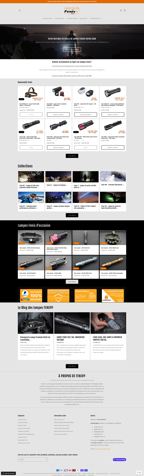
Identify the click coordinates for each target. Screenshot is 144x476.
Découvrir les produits (72, 49)
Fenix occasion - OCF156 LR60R (54, 273)
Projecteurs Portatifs (23, 431)
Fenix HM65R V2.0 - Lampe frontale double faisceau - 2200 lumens (29, 104)
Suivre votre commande (60, 434)
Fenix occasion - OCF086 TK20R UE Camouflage (112, 273)
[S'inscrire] (46, 459)
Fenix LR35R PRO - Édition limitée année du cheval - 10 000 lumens (85, 137)
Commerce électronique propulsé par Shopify (70, 473)
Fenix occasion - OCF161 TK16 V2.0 (82, 248)
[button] (20, 10)
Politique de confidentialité (102, 473)
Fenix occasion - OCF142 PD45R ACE (28, 273)
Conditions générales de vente (70, 475)
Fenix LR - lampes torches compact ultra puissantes (85, 207)
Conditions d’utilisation (115, 473)
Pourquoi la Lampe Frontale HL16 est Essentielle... (35, 338)
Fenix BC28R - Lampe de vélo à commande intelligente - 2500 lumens (56, 104)
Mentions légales (82, 475)
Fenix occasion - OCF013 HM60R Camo (110, 248)
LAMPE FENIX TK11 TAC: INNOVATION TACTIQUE (70, 338)
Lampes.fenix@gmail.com (102, 449)
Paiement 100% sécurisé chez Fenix (63, 431)
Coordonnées (90, 475)
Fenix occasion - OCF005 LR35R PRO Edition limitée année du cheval (57, 248)
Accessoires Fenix (22, 437)
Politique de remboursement (88, 473)
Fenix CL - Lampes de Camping (56, 185)
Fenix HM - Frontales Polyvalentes (111, 185)
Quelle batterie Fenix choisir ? (62, 425)
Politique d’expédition (57, 475)
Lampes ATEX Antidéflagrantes (26, 434)
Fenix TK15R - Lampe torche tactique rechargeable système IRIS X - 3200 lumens (112, 137)
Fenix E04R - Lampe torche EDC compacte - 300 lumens (85, 104)
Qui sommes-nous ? (59, 419)
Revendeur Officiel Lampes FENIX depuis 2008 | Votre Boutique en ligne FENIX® (44, 473)
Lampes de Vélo (22, 425)
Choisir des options (85, 114)
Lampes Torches (22, 419)
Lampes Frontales (23, 422)
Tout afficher (72, 156)
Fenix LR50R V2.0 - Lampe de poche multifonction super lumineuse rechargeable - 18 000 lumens (112, 104)
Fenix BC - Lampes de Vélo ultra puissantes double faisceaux (29, 186)
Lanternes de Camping (24, 428)
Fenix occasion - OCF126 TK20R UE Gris (83, 273)
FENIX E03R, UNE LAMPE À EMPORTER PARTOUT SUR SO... (107, 338)
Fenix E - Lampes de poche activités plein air (85, 186)
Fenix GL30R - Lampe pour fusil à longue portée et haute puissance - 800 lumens (58, 137)
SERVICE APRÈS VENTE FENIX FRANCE (64, 422)
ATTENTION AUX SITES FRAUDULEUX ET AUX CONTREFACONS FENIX (72, 66)
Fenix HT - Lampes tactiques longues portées (58, 207)
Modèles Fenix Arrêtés (24, 443)
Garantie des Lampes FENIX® (62, 428)
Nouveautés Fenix (22, 440)
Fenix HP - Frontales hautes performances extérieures (28, 207)
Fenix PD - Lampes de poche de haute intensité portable (111, 207)
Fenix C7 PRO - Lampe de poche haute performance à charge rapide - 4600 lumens (30, 137)
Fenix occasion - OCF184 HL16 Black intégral (30, 248)
